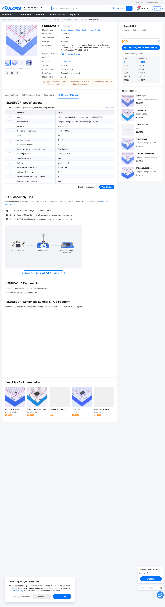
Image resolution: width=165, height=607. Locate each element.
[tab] (11, 94)
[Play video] (43, 246)
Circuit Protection (47, 19)
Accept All (62, 596)
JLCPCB (5, 19)
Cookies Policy (17, 591)
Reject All (41, 596)
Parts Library (17, 19)
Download (67, 61)
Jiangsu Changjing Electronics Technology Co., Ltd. (81, 30)
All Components (31, 19)
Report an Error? (107, 108)
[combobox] (80, 8)
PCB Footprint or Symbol (70, 54)
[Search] (129, 8)
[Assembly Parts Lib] (12, 8)
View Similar (106, 187)
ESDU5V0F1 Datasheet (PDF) (25, 293)
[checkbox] (10, 117)
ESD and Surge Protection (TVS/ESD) (71, 19)
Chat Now (151, 579)
